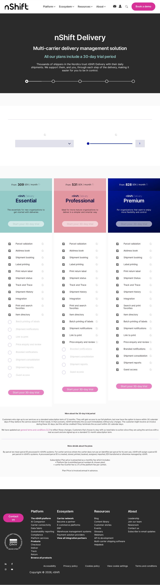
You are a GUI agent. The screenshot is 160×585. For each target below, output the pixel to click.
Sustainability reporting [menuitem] (42, 531)
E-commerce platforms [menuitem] (68, 525)
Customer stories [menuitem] (102, 525)
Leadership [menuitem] (133, 518)
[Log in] (120, 6)
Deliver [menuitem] (34, 548)
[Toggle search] (126, 6)
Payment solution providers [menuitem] (71, 535)
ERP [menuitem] (59, 528)
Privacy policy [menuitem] (70, 566)
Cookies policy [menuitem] (92, 566)
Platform (48, 6)
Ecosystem (65, 6)
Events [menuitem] (97, 528)
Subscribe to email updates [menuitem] (141, 531)
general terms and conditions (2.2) (35, 430)
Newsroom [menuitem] (133, 525)
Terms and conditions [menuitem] (146, 566)
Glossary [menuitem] (98, 531)
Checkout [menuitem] (36, 544)
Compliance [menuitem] (37, 535)
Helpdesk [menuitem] (98, 544)
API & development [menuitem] (103, 538)
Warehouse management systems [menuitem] (74, 531)
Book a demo (143, 6)
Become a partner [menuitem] (66, 521)
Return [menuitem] (34, 554)
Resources (84, 6)
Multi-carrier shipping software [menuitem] (109, 541)
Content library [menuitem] (101, 521)
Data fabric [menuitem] (36, 528)
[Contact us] (114, 6)
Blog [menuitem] (96, 518)
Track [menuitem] (34, 551)
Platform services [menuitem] (40, 538)
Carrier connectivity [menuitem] (41, 525)
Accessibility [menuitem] (49, 566)
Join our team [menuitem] (135, 521)
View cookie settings (117, 566)
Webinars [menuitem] (98, 535)
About (99, 6)
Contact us (13, 518)
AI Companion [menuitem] (38, 521)
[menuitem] (42, 511)
